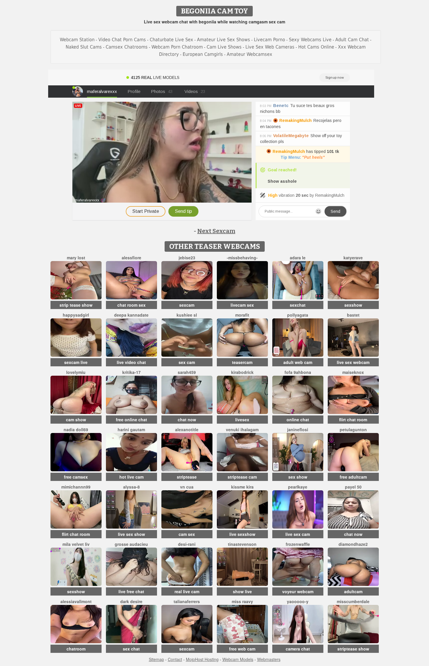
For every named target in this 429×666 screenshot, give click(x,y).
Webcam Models (237, 659)
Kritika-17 (131, 372)
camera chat (298, 649)
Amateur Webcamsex (249, 54)
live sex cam (297, 534)
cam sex (187, 534)
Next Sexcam (216, 230)
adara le (298, 257)
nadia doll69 (76, 429)
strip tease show (76, 305)
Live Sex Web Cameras (269, 47)
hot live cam (131, 477)
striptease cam (242, 477)
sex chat (131, 649)
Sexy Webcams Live (310, 39)
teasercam (242, 362)
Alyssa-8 (131, 487)
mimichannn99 (75, 487)
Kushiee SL (187, 315)
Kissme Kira (242, 487)
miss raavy (242, 601)
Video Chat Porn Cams (122, 39)
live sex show (131, 534)
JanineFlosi (297, 429)
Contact (175, 659)
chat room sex (131, 305)
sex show (297, 477)
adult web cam (297, 362)
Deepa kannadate (131, 315)
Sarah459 (187, 372)
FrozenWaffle (298, 544)
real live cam (187, 591)
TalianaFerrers (187, 601)
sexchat (298, 305)
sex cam (187, 362)
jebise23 (187, 257)
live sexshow (242, 534)
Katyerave (353, 257)
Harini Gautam (131, 429)
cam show (76, 419)
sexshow (353, 305)
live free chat (131, 591)
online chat (298, 419)
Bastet (353, 315)
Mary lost (76, 257)
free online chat (131, 419)
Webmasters (268, 659)
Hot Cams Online (316, 47)
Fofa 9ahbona (298, 372)
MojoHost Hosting (202, 659)
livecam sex (242, 305)
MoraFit (242, 315)
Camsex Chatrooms (127, 47)
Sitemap (156, 659)
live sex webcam (353, 362)
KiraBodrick (242, 372)
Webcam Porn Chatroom (177, 47)
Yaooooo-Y (297, 601)
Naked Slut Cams (84, 47)
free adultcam (353, 477)
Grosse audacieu (131, 544)
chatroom (76, 649)
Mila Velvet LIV (76, 544)
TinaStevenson (242, 544)
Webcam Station (77, 39)
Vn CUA (186, 487)
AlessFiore (131, 257)
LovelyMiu (76, 372)
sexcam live (76, 362)
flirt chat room (353, 419)
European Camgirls (203, 54)
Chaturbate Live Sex (171, 39)
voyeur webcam (297, 591)
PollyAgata (297, 315)
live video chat (131, 362)
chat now (187, 419)
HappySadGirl (76, 315)
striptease (187, 477)
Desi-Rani (187, 544)
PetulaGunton (353, 429)
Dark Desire (131, 601)
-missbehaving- (242, 257)
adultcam (353, 591)
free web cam (242, 649)
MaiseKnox (353, 372)
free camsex (76, 477)
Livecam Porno (269, 39)
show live (242, 591)
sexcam (186, 305)
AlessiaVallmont (76, 601)
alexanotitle (186, 429)
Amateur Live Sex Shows (223, 39)
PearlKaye (297, 487)
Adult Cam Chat (352, 39)
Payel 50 (353, 487)
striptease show (353, 649)
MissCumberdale (353, 601)
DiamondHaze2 (353, 544)
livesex (242, 419)
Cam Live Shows (224, 47)
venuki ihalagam (242, 429)
